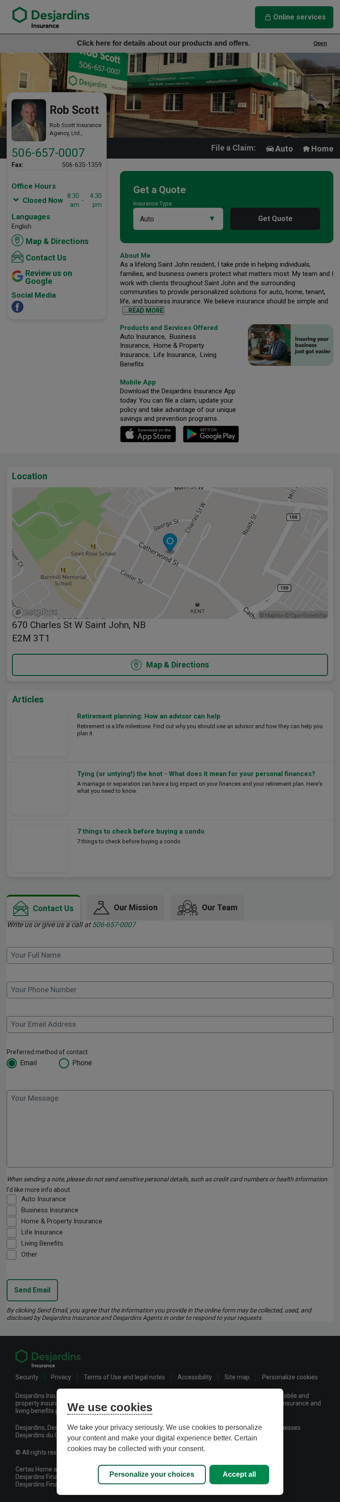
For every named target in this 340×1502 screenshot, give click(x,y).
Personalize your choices (151, 1474)
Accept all (239, 1474)
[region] (170, 1442)
